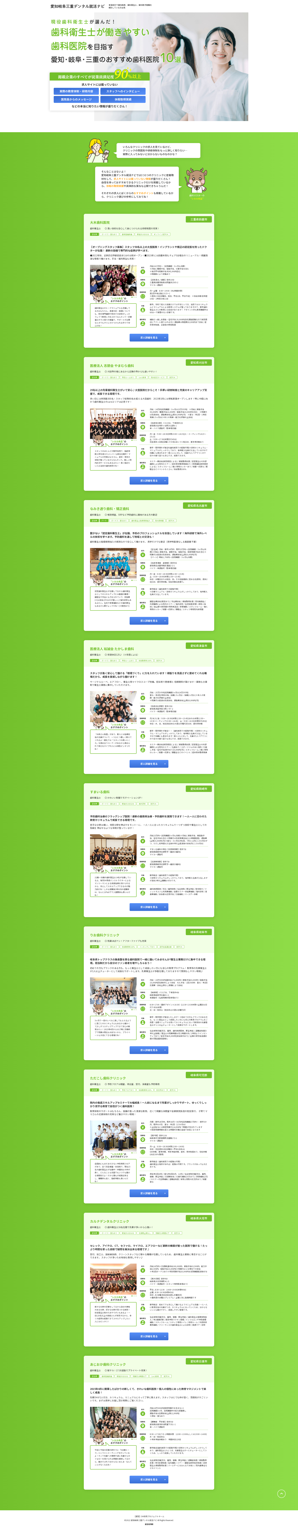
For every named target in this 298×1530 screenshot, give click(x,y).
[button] (132, 297)
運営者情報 (149, 1524)
